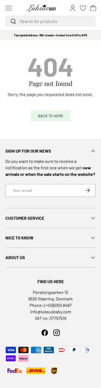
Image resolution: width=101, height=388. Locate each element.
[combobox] (50, 21)
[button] (93, 8)
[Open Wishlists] (83, 8)
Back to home (50, 116)
